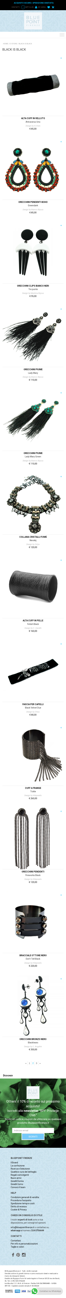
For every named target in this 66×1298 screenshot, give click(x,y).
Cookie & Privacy (19, 1209)
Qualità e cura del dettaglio (24, 1172)
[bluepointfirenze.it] (33, 20)
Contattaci (16, 1240)
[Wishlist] (48, 7)
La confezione (18, 1165)
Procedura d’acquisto (21, 1200)
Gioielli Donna (17, 1181)
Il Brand (14, 1162)
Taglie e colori (17, 1247)
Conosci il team (18, 1187)
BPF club (27, 7)
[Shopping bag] (53, 7)
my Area (42, 7)
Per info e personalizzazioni (24, 1243)
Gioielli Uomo (17, 1184)
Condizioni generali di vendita (25, 1197)
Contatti (16, 7)
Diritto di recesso (19, 1206)
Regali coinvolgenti (20, 1175)
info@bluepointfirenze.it (22, 1227)
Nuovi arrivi (16, 1178)
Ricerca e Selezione (20, 1169)
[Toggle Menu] (62, 34)
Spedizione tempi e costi (23, 1203)
